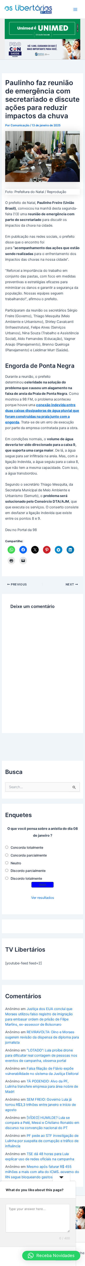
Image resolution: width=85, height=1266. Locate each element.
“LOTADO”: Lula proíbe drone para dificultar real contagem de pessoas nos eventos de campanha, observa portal (41, 1055)
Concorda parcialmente (29, 855)
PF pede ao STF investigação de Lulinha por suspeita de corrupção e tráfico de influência (41, 1141)
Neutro (16, 863)
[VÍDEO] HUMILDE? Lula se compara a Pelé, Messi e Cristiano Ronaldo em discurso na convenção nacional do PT (42, 1123)
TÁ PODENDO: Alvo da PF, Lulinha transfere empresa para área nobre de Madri (41, 1086)
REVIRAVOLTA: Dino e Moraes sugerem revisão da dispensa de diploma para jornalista (42, 1037)
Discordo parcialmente (28, 871)
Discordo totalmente (26, 878)
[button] (51, 1255)
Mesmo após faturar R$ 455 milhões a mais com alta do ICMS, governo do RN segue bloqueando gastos (42, 1172)
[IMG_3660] (42, 29)
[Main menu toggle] (75, 9)
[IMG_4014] (42, 49)
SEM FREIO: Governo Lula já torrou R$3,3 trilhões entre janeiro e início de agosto (40, 1104)
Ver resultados (42, 898)
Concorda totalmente (27, 847)
